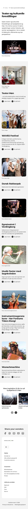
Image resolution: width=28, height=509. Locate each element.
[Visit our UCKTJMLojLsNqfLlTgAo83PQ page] (14, 433)
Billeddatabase (8, 469)
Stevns (6, 491)
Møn (5, 487)
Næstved (6, 485)
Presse (6, 475)
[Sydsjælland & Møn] (8, 441)
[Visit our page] (9, 433)
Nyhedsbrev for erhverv (10, 471)
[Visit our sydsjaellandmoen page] (5, 433)
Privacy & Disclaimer (7, 504)
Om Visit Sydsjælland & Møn (11, 473)
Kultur (6, 7)
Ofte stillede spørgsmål (10, 458)
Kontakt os (7, 456)
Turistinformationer (9, 460)
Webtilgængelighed (20, 504)
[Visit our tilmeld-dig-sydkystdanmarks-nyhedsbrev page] (18, 433)
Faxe (5, 489)
